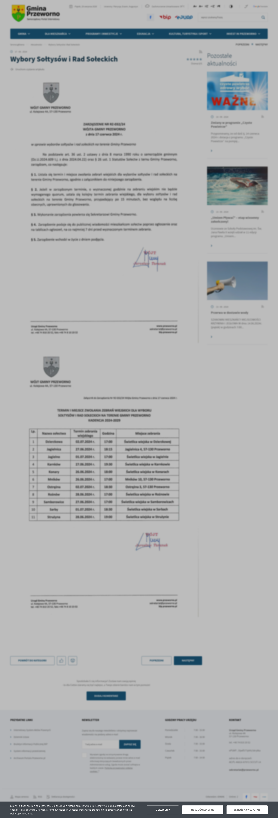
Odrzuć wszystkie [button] (202, 810)
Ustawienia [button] (163, 810)
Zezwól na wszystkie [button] (247, 810)
